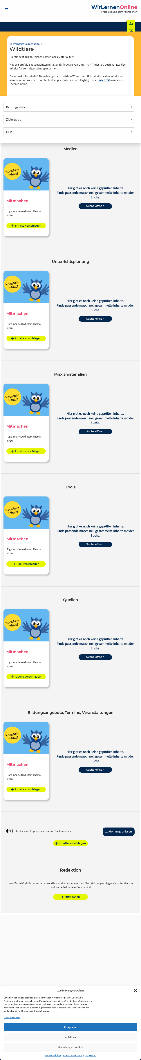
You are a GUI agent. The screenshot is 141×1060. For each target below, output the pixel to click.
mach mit (104, 80)
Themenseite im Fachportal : (26, 44)
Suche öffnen (95, 206)
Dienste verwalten (12, 1017)
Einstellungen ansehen (70, 1047)
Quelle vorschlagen (28, 676)
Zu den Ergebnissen (118, 831)
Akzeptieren (70, 1027)
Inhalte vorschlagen (28, 225)
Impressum (91, 1055)
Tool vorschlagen (28, 564)
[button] (135, 990)
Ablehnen (70, 1037)
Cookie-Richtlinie (53, 1055)
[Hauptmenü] (6, 8)
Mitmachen (72, 897)
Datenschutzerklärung (73, 1055)
